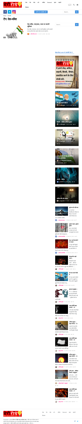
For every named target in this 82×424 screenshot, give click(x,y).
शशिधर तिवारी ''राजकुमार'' (63, 383)
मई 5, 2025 (68, 301)
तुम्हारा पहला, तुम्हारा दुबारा (74, 225)
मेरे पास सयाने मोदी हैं (73, 273)
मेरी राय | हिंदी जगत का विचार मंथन (20, 419)
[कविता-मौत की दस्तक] (67, 195)
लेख (58, 149)
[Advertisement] (67, 39)
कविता (58, 91)
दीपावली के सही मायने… (72, 257)
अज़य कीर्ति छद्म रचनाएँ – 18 (73, 339)
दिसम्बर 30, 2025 (70, 236)
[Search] (74, 5)
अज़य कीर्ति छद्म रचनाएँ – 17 (73, 390)
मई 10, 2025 (68, 285)
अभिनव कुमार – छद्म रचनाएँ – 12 (73, 355)
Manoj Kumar (62, 220)
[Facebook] (5, 12)
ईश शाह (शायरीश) (62, 236)
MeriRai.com (34, 34)
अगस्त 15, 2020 (42, 34)
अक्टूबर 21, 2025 (69, 269)
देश (4, 37)
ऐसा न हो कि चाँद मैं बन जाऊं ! (73, 241)
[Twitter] (9, 12)
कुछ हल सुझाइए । (73, 289)
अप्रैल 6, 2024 (68, 401)
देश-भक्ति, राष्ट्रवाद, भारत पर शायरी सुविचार (38, 25)
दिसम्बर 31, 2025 (70, 220)
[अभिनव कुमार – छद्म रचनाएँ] (67, 137)
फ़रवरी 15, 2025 (68, 350)
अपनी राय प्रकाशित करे (41, 12)
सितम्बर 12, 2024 (73, 383)
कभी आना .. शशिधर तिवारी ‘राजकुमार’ (73, 371)
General (59, 130)
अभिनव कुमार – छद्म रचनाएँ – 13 (73, 322)
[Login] (77, 5)
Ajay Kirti (61, 318)
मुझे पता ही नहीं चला (73, 207)
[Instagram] (14, 12)
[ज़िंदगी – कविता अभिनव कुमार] (67, 118)
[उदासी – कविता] (67, 176)
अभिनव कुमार (61, 269)
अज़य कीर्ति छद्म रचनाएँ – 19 (73, 306)
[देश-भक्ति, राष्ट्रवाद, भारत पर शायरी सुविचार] (14, 30)
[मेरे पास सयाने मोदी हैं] (67, 99)
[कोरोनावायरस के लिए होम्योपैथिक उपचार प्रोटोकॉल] (67, 156)
